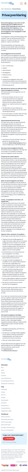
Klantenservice (8, 9)
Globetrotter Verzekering (7, 383)
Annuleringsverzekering (7, 381)
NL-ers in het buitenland (7, 430)
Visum (2, 370)
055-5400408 (10, 438)
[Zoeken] (21, 3)
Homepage (4, 389)
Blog (2, 367)
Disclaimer (4, 403)
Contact (3, 392)
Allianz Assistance (5, 416)
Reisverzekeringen (6, 424)
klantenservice (7, 349)
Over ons (3, 394)
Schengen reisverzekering (7, 427)
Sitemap (3, 397)
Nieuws (3, 373)
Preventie (3, 375)
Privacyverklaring (5, 408)
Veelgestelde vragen (6, 411)
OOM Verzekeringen (6, 422)
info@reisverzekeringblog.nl (10, 350)
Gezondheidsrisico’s (6, 378)
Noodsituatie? (4, 400)
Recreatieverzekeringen (7, 419)
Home (2, 9)
